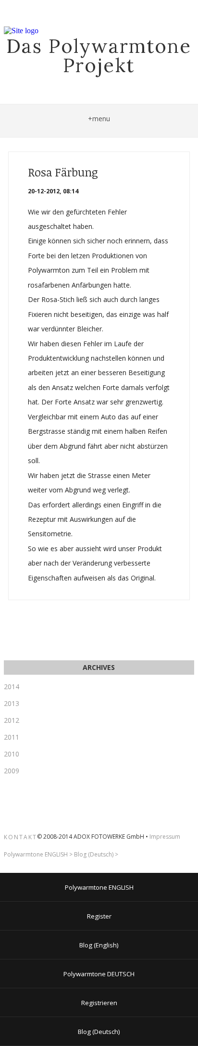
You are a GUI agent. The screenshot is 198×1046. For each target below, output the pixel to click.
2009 (11, 770)
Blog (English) (99, 945)
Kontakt (20, 837)
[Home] (21, 30)
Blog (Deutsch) (93, 854)
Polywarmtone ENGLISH (36, 854)
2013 (11, 703)
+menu (99, 118)
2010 (11, 753)
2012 (11, 720)
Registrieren (99, 1002)
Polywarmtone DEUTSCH (99, 974)
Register (99, 916)
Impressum (164, 836)
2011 (11, 737)
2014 (11, 686)
